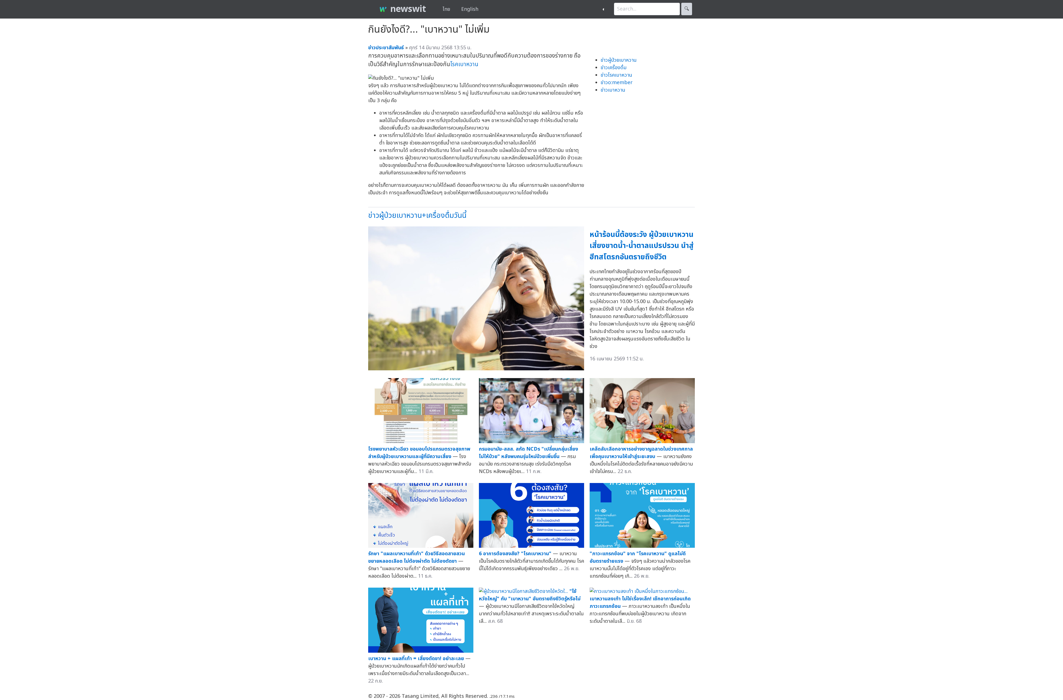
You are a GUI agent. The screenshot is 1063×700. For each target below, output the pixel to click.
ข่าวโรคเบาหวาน (616, 75)
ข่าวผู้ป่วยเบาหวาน (619, 60)
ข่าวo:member (617, 82)
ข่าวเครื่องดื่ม (613, 67)
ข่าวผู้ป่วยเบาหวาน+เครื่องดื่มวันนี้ (417, 215)
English (469, 9)
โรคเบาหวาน (464, 64)
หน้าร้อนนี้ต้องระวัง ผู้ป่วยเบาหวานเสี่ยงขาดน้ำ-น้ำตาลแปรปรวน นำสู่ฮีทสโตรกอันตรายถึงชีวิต (642, 246)
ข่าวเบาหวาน (613, 90)
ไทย (446, 9)
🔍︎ (686, 9)
